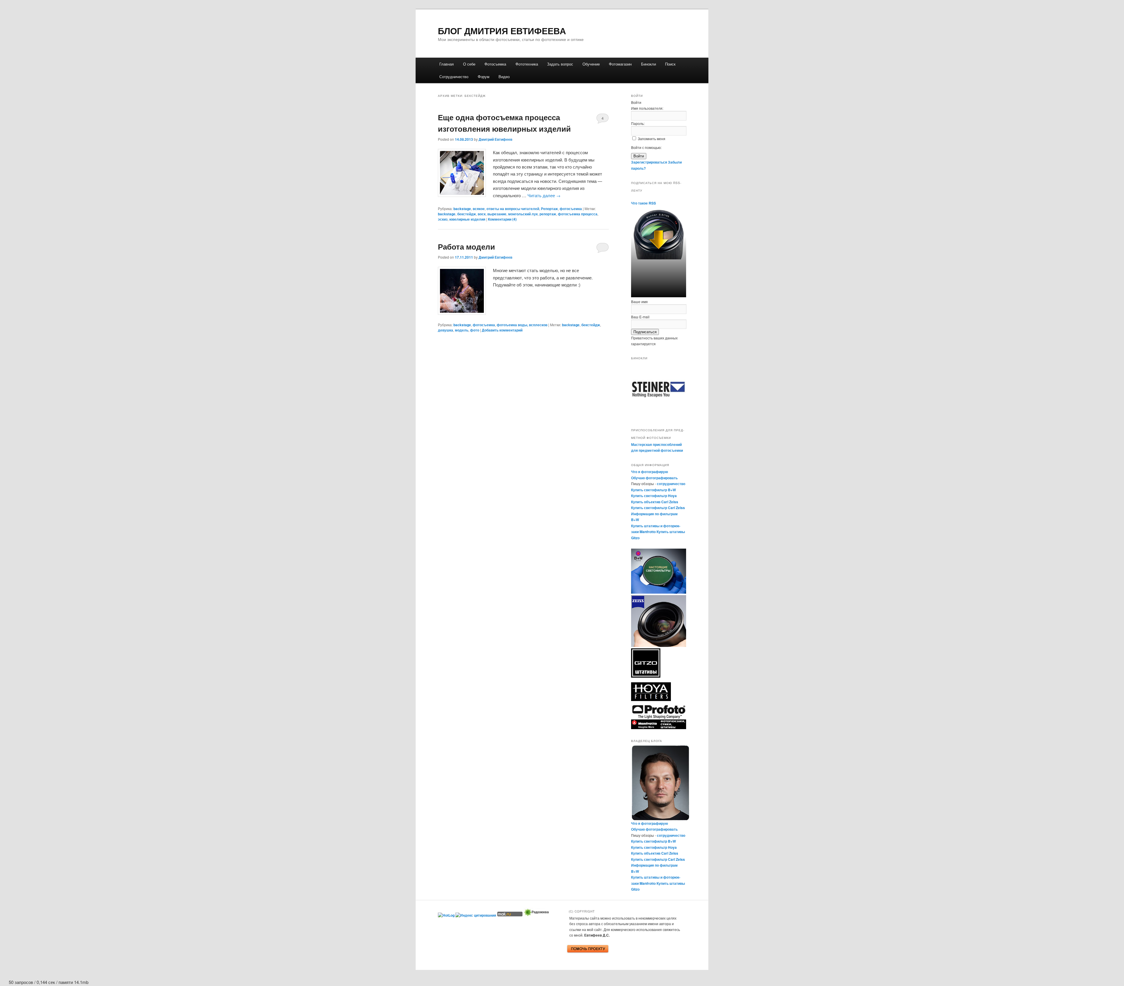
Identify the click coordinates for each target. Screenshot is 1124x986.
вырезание (496, 214)
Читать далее (544, 195)
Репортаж (549, 208)
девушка (445, 330)
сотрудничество (671, 483)
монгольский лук (523, 214)
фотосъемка (571, 208)
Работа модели (466, 246)
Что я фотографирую (649, 471)
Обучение (591, 64)
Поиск (670, 64)
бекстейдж (466, 214)
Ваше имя (639, 301)
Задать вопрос (560, 64)
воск (482, 214)
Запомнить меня (651, 138)
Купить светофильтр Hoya (654, 495)
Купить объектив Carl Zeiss (654, 501)
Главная (446, 64)
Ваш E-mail (640, 316)
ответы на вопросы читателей (512, 208)
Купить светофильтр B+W (653, 489)
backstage (462, 208)
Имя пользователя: (647, 108)
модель (461, 330)
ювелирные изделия (467, 219)
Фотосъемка (495, 64)
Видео (504, 76)
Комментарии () (502, 219)
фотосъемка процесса (577, 214)
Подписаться (645, 332)
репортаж (547, 214)
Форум (483, 76)
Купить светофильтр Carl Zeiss (658, 507)
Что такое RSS (643, 203)
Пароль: (638, 123)
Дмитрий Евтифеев (495, 139)
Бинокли (648, 64)
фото (474, 330)
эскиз (443, 219)
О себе (469, 64)
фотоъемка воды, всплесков (522, 324)
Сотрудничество (453, 76)
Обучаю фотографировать (654, 477)
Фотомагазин (620, 64)
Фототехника (526, 64)
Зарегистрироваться (649, 162)
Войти (638, 156)
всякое (479, 208)
